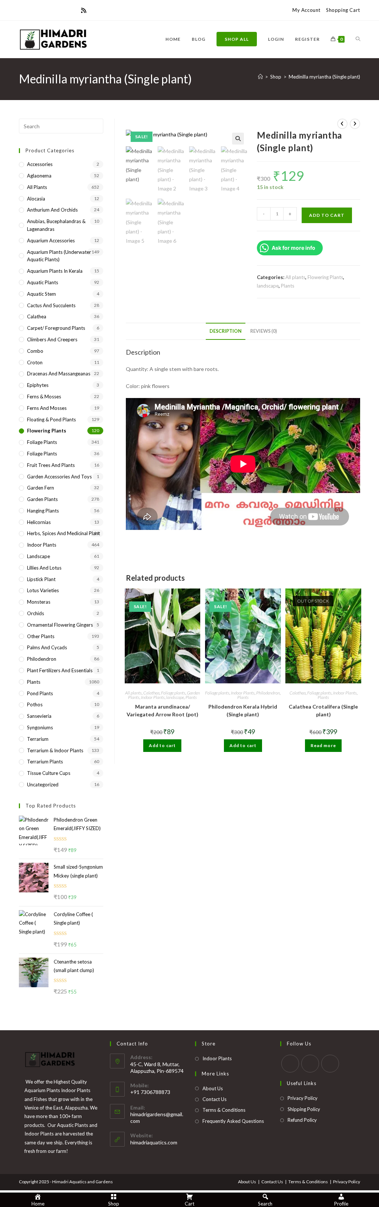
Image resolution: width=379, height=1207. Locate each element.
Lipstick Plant (41, 579)
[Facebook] (30, 10)
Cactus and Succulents (51, 305)
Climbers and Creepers (52, 339)
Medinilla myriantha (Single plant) (324, 77)
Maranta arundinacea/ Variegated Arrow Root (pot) (162, 710)
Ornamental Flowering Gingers (60, 625)
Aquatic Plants (42, 282)
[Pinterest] (38, 10)
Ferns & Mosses (44, 396)
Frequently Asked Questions (233, 1121)
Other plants (40, 636)
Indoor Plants (153, 697)
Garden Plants (42, 499)
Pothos (35, 704)
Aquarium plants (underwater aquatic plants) (59, 256)
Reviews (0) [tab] (263, 331)
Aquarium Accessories (51, 240)
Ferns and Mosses (47, 408)
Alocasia (36, 199)
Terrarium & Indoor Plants (55, 750)
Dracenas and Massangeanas (58, 374)
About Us (212, 1088)
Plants (287, 286)
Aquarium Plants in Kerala (55, 271)
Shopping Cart (343, 10)
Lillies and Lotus (44, 568)
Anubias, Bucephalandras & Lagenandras (56, 225)
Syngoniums (40, 727)
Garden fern (40, 488)
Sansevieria (39, 716)
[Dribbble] (47, 10)
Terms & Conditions (223, 1110)
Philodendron (268, 693)
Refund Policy (302, 1120)
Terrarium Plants (45, 762)
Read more (323, 745)
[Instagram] (56, 10)
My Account (306, 10)
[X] (22, 10)
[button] (238, 139)
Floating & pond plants (51, 419)
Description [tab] (225, 331)
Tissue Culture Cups (48, 773)
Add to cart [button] (162, 745)
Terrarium (37, 739)
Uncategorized (42, 784)
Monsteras (38, 602)
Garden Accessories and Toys (59, 477)
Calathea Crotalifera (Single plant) (323, 710)
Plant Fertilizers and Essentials (60, 670)
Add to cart (327, 215)
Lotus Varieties (43, 590)
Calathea (151, 693)
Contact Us (214, 1099)
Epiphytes (37, 385)
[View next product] (355, 124)
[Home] (260, 77)
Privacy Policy (303, 1098)
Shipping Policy (304, 1109)
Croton (35, 362)
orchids (35, 613)
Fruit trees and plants (51, 465)
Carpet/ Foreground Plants (56, 328)
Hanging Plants (43, 511)
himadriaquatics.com (153, 1142)
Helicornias (39, 522)
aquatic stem (41, 294)
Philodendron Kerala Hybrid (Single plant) (242, 710)
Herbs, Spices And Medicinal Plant (63, 533)
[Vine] (74, 10)
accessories (40, 164)
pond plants (40, 693)
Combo (35, 351)
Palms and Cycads (47, 647)
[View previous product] (342, 124)
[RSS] (83, 10)
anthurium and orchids (52, 210)
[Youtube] (65, 10)
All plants (295, 277)
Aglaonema (39, 176)
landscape (268, 286)
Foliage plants (173, 693)
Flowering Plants (325, 277)
